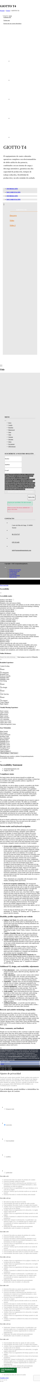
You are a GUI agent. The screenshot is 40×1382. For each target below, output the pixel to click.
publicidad (9, 1172)
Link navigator (4, 749)
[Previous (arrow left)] (0, 1381)
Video (12, 220)
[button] (0, 659)
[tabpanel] (20, 278)
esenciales (9, 1125)
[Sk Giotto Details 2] (21, 118)
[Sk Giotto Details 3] (21, 137)
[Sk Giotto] (21, 61)
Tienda (8, 10)
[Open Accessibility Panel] (0, 1048)
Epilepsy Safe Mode (6, 600)
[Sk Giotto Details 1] (21, 99)
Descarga (13, 215)
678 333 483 (15, 542)
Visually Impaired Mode (7, 610)
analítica (8, 1157)
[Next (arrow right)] (2, 1381)
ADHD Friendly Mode (7, 630)
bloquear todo (10, 1109)
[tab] (22, 189)
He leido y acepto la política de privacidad (20, 492)
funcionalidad (10, 1141)
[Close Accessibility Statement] (0, 761)
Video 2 (13, 225)
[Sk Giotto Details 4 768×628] (21, 80)
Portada (2, 10)
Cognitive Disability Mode (8, 620)
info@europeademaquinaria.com (21, 550)
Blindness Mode (5, 640)
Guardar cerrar (4, 1378)
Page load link (4, 585)
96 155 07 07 (16, 534)
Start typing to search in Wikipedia (28, 657)
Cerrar (2, 1064)
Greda (10, 16)
